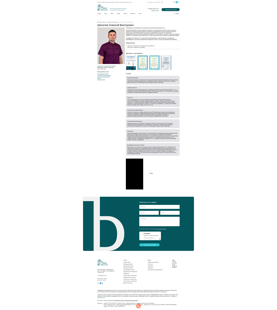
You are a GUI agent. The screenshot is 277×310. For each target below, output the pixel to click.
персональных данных (161, 228)
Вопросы (174, 267)
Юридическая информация (131, 300)
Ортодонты (150, 267)
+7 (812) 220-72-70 (153, 8)
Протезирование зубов (102, 73)
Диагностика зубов (127, 282)
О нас (140, 13)
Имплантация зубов (128, 267)
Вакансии (174, 265)
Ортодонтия (126, 273)
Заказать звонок (155, 10)
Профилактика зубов (128, 266)
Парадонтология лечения (129, 277)
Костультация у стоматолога (130, 281)
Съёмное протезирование (103, 76)
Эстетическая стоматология (130, 275)
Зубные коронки (101, 79)
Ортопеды (150, 264)
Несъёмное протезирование (104, 75)
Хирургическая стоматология (130, 271)
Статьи (125, 13)
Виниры (99, 78)
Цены (112, 13)
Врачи (105, 13)
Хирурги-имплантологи (153, 262)
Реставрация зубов (127, 264)
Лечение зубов (126, 262)
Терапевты (150, 266)
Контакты (132, 13)
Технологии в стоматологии (130, 279)
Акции (118, 13)
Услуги (99, 13)
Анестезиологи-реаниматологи (155, 269)
